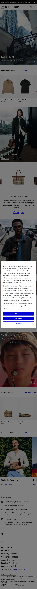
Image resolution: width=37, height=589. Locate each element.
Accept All (18, 313)
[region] (18, 294)
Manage (19, 323)
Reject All (18, 318)
